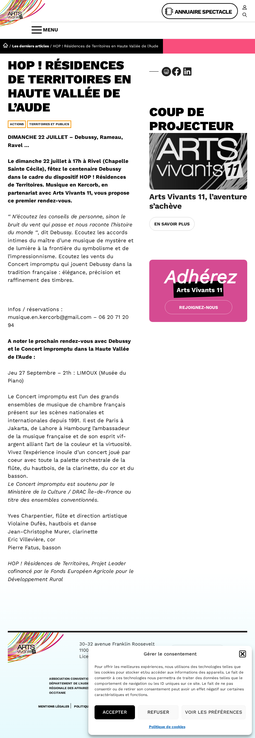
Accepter (115, 712)
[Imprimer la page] (166, 71)
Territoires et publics (49, 124)
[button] (242, 654)
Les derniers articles (30, 46)
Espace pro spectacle (243, 7)
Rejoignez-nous (198, 307)
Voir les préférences (213, 712)
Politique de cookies (167, 727)
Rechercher (243, 15)
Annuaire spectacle (203, 11)
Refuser (158, 712)
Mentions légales (53, 706)
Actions (17, 124)
